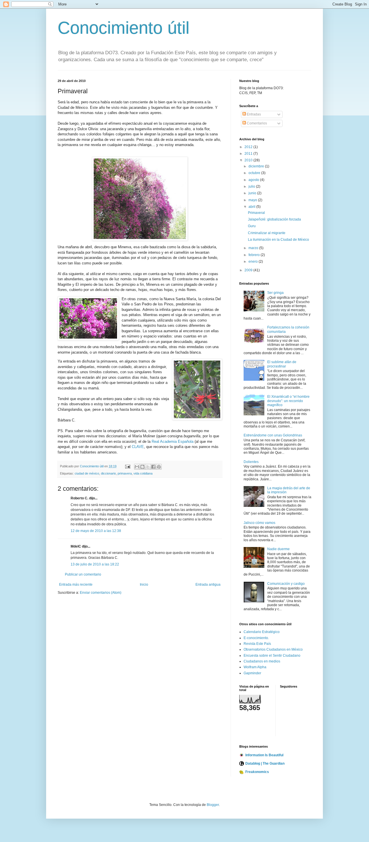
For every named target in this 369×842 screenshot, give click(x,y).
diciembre (256, 166)
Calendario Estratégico (262, 632)
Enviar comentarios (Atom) (100, 593)
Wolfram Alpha (255, 667)
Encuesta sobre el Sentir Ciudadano (272, 656)
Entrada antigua (208, 585)
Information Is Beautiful (264, 755)
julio (252, 186)
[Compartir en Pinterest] (159, 467)
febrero (254, 255)
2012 (248, 147)
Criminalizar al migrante (266, 233)
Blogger (213, 805)
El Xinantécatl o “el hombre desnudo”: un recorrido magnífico (288, 401)
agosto (254, 180)
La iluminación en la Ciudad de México (278, 240)
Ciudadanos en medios (262, 661)
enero (253, 261)
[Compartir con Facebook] (153, 467)
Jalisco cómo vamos (259, 523)
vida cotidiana (143, 473)
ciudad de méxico (87, 473)
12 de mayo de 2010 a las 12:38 (96, 531)
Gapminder (252, 673)
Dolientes (251, 462)
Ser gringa (275, 293)
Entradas (253, 114)
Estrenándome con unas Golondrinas (273, 435)
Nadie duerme (278, 549)
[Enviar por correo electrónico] (137, 467)
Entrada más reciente (76, 585)
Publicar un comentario (83, 574)
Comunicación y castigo (286, 584)
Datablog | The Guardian (265, 763)
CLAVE (138, 447)
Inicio (144, 585)
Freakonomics (257, 772)
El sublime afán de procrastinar (281, 364)
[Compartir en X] (148, 467)
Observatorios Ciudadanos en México (273, 649)
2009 (248, 270)
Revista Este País (257, 644)
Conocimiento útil (123, 28)
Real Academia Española (172, 441)
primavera (125, 473)
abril (252, 207)
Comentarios (256, 123)
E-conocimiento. (256, 638)
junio (252, 193)
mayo (253, 200)
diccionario (108, 473)
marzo (253, 248)
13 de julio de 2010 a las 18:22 (95, 564)
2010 (248, 160)
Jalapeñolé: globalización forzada (274, 219)
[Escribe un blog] (142, 467)
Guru (252, 226)
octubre (254, 173)
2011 (248, 154)
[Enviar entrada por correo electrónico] (127, 466)
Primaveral (256, 213)
